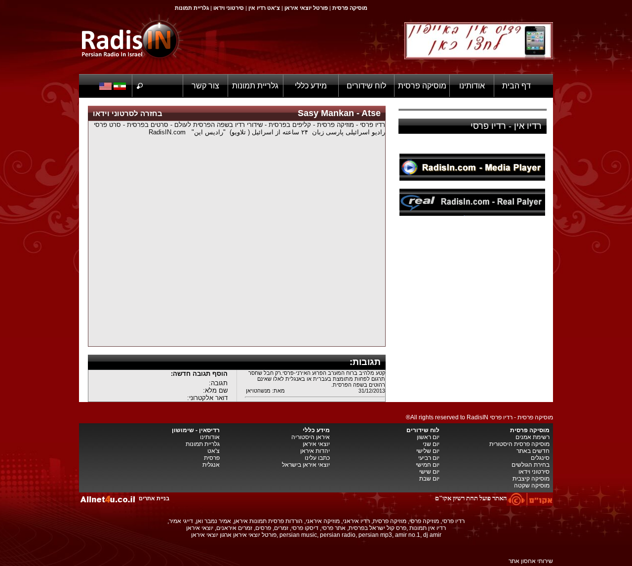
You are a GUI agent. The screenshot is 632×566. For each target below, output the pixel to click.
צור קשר (205, 85)
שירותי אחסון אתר (531, 561)
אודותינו (472, 85)
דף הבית (516, 85)
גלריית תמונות (255, 85)
